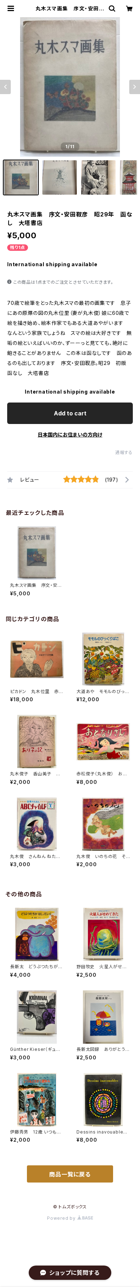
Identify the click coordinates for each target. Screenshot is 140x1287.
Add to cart (70, 413)
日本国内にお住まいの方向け (70, 435)
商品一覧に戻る (70, 1174)
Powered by (62, 1218)
